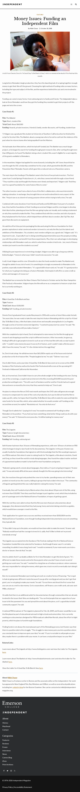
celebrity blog (17, 687)
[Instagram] (11, 770)
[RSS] (14, 770)
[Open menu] (71, 4)
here (4, 652)
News (4, 754)
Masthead (6, 726)
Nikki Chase (34, 28)
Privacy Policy (7, 787)
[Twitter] (7, 770)
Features (40, 14)
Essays (5, 747)
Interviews (6, 750)
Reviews (5, 744)
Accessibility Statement (23, 787)
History (5, 723)
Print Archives (7, 764)
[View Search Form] (76, 4)
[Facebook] (3, 770)
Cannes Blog (7, 757)
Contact (5, 730)
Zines (4, 761)
